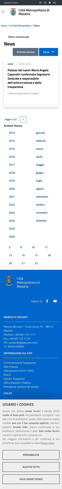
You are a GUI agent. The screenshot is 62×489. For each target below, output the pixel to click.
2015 (12, 149)
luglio (39, 181)
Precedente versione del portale (21, 387)
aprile (39, 157)
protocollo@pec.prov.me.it (23, 343)
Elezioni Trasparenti (14, 379)
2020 (12, 189)
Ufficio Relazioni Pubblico (17, 383)
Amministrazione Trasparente (20, 363)
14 (23, 255)
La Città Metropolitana (20, 25)
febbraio (41, 141)
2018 (12, 173)
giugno (40, 173)
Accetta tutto (31, 467)
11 (46, 247)
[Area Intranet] (50, 2)
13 (10, 255)
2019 (12, 181)
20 (10, 263)
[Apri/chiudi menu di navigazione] (3, 12)
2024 (12, 221)
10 (33, 247)
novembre (41, 213)
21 (23, 263)
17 (36, 255)
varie (11, 64)
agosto (40, 189)
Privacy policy (47, 443)
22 (36, 263)
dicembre (41, 221)
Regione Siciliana (11, 2)
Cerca (46, 52)
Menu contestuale (18, 37)
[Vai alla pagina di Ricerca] (56, 12)
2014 (12, 141)
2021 (12, 197)
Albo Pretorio (11, 367)
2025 (12, 229)
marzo (39, 149)
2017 (12, 165)
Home (4, 25)
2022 (12, 205)
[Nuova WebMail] (40, 2)
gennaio (40, 133)
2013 (12, 133)
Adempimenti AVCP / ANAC (19, 371)
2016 (12, 157)
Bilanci (7, 375)
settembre (42, 197)
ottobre (40, 205)
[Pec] (54, 2)
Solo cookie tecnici (31, 479)
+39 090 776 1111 (24, 335)
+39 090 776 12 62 (19, 339)
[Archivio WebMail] (45, 2)
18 (49, 255)
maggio (40, 165)
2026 (12, 237)
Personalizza (31, 455)
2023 (12, 213)
